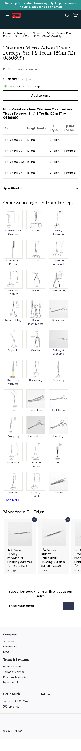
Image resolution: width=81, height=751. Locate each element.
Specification (13, 188)
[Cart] (75, 15)
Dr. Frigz (8, 69)
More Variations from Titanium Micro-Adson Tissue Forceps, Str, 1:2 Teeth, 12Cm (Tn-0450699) (37, 113)
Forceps (22, 33)
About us (9, 641)
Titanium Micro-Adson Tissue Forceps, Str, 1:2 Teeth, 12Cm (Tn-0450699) (38, 35)
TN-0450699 (13, 151)
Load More (12, 500)
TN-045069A (13, 173)
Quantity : (11, 79)
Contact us (10, 646)
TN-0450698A (14, 162)
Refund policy (12, 666)
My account (10, 682)
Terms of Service (14, 672)
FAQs (6, 652)
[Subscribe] (68, 606)
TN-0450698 (13, 140)
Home (7, 33)
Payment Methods (14, 677)
